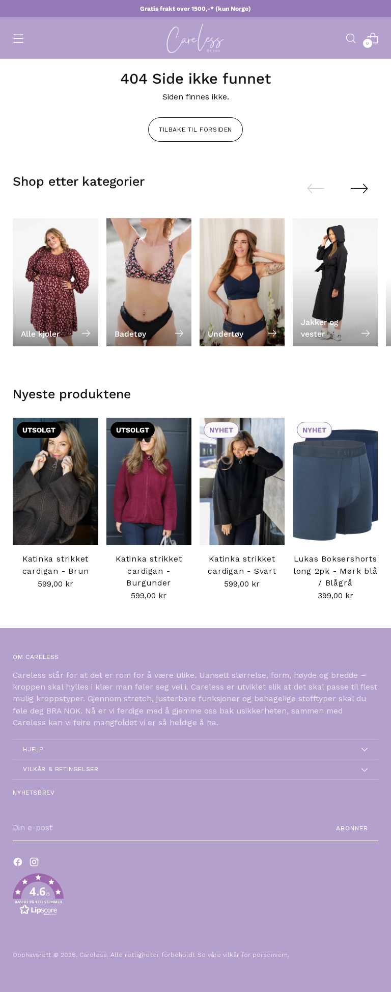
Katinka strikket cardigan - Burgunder (149, 571)
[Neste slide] (359, 188)
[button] (195, 896)
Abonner (352, 828)
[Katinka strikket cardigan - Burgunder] (148, 482)
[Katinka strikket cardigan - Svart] (242, 482)
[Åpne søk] (351, 38)
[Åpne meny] (18, 38)
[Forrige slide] (315, 188)
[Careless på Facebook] (19, 864)
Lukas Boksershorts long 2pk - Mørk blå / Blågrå (335, 571)
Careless (93, 954)
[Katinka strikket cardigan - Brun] (55, 482)
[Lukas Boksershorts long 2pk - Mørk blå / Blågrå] (335, 482)
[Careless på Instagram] (35, 864)
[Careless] (195, 38)
